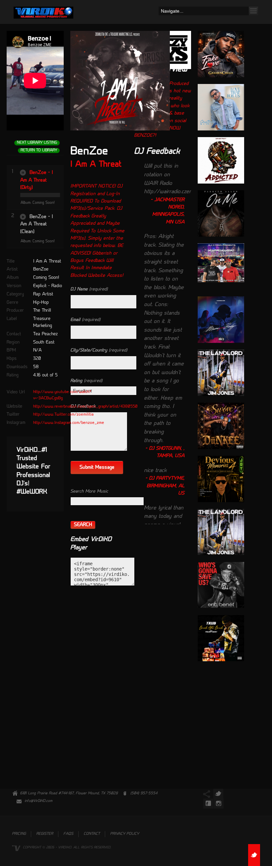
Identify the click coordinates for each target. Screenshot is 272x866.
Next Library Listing (37, 143)
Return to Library (39, 150)
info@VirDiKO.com (38, 801)
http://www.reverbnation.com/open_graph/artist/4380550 (85, 407)
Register (44, 834)
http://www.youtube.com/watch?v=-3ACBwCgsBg (62, 395)
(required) (89, 289)
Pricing (19, 834)
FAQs (68, 834)
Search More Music (89, 491)
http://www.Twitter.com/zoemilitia (63, 415)
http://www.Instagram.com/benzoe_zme (68, 423)
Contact (92, 834)
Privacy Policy (124, 834)
